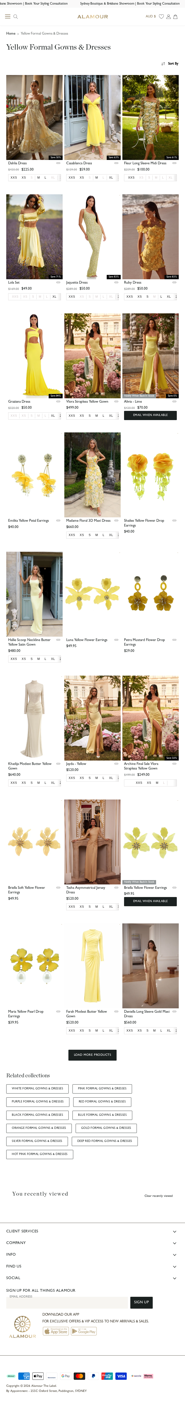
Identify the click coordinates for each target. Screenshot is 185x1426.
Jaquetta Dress (77, 283)
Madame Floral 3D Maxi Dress (88, 521)
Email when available (150, 415)
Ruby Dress (132, 283)
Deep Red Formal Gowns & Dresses (104, 1141)
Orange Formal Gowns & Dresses (39, 1128)
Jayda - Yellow (76, 764)
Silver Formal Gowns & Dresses (37, 1141)
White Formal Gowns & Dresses (37, 1088)
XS (141, 177)
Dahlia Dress (17, 164)
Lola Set (14, 283)
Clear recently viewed (159, 1196)
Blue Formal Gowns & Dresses (102, 1115)
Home (10, 34)
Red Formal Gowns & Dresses (102, 1102)
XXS (15, 296)
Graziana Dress (19, 402)
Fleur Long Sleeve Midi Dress (145, 164)
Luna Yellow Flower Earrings (86, 640)
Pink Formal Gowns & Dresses (102, 1088)
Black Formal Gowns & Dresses (37, 1115)
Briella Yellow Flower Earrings (145, 888)
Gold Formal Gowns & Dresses (106, 1128)
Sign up (141, 1303)
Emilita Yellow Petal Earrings (28, 521)
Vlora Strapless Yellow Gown (87, 402)
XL (53, 177)
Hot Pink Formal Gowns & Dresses (39, 1154)
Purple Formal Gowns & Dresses (38, 1102)
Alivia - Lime (133, 402)
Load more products (92, 1055)
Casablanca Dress (79, 164)
